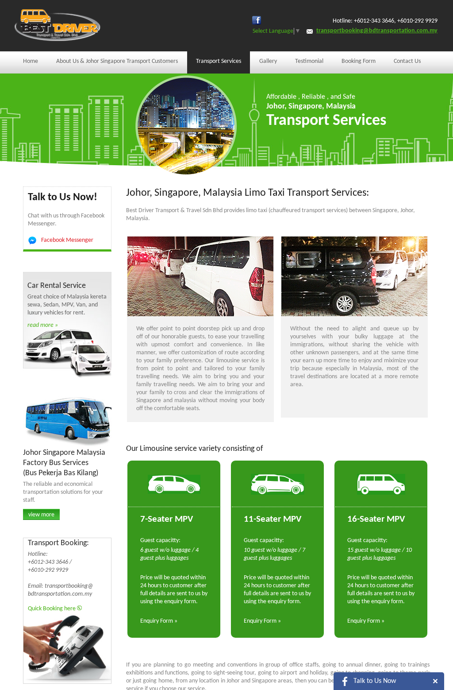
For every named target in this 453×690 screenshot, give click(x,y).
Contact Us (407, 61)
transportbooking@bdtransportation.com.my (377, 30)
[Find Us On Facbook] (256, 20)
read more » (42, 325)
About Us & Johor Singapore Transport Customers (117, 61)
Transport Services (218, 61)
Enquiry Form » (158, 621)
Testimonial (309, 61)
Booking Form (359, 61)
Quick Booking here (52, 608)
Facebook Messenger (67, 240)
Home (30, 61)
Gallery (268, 61)
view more (41, 515)
